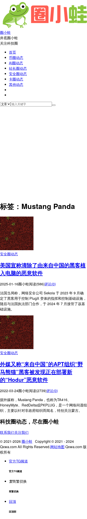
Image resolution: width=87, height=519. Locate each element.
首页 (12, 52)
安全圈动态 (18, 73)
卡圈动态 (16, 79)
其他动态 (16, 84)
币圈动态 (16, 57)
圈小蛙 (27, 441)
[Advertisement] (43, 152)
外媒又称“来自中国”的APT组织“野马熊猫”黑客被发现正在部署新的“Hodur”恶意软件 (41, 371)
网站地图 (57, 446)
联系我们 (7, 432)
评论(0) (50, 284)
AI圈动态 (16, 62)
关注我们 (21, 432)
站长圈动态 (18, 68)
